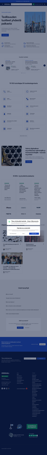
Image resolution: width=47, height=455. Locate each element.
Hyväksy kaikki (34, 233)
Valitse (23, 233)
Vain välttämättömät (13, 233)
